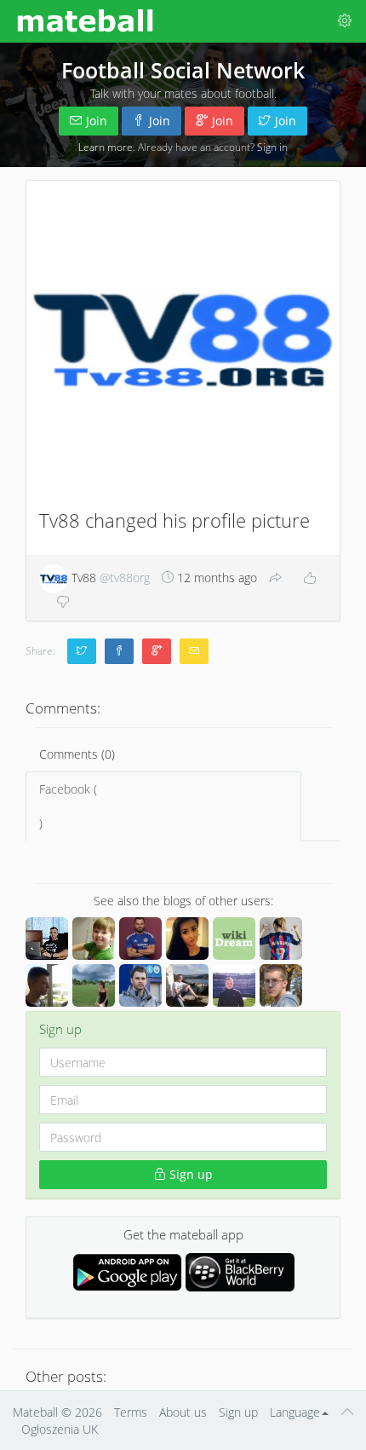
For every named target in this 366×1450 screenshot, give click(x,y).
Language (295, 1412)
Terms (130, 1412)
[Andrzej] (140, 938)
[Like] (310, 578)
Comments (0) (77, 754)
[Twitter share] (81, 651)
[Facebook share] (119, 651)
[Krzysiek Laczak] (47, 938)
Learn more (105, 146)
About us (183, 1412)
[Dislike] (63, 602)
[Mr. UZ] (93, 938)
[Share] (276, 578)
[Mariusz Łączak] (140, 985)
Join (96, 121)
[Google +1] (156, 651)
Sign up (189, 1174)
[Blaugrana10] (281, 938)
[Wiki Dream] (234, 938)
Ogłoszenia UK (59, 1429)
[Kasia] (93, 985)
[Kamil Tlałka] (234, 985)
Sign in (272, 146)
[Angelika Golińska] (187, 938)
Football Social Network (183, 69)
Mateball (35, 1412)
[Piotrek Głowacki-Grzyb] (281, 985)
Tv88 (109, 577)
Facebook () (68, 806)
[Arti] (187, 985)
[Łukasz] (47, 985)
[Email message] (194, 651)
